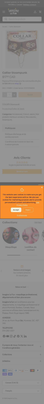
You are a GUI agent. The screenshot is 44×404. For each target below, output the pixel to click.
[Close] (42, 187)
